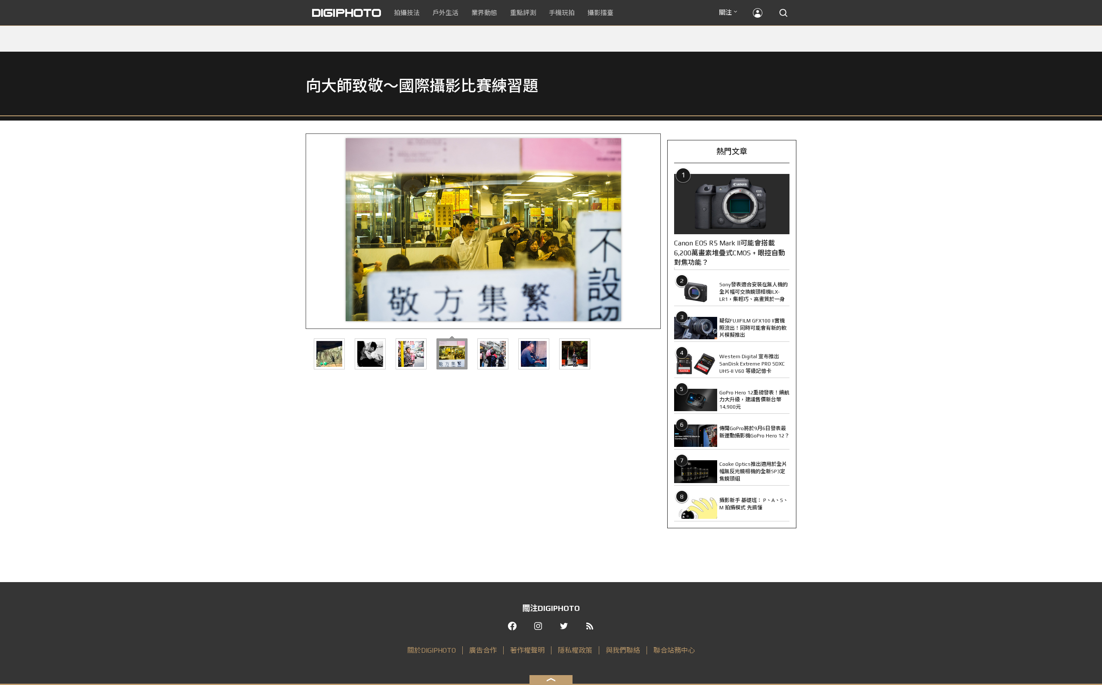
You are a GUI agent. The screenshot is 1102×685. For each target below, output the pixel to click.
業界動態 (484, 12)
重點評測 (523, 12)
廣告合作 (483, 650)
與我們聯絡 (623, 650)
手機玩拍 (562, 12)
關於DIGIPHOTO (431, 650)
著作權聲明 (527, 650)
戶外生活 (445, 12)
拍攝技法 (407, 12)
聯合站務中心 (674, 650)
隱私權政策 (575, 650)
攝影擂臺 (600, 12)
